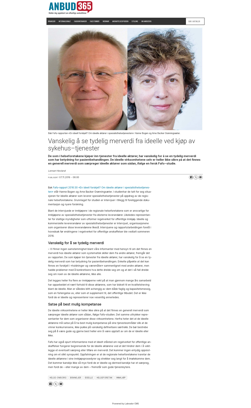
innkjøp (121, 378)
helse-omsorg (58, 378)
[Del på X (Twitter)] (196, 177)
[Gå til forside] (70, 7)
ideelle (89, 378)
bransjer (75, 378)
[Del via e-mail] (200, 177)
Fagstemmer (94, 21)
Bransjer (51, 21)
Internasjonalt (65, 21)
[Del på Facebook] (191, 177)
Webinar (106, 21)
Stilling (135, 21)
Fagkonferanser (80, 21)
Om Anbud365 (146, 21)
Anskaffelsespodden (120, 21)
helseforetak (105, 378)
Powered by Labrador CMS (125, 403)
